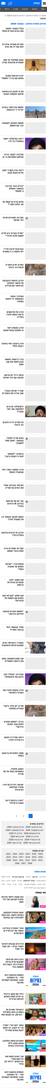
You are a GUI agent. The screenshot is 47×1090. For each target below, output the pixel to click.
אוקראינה (42, 877)
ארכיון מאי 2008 (17, 836)
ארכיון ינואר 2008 (14, 843)
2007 (23, 863)
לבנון (3, 881)
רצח (35, 888)
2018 (27, 857)
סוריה (15, 884)
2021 (8, 854)
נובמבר (43, 19)
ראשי (43, 9)
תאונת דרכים (28, 888)
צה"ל (9, 884)
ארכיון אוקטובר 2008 (34, 830)
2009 (8, 860)
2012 (27, 860)
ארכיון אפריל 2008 (32, 840)
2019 (34, 857)
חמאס (14, 881)
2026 (40, 854)
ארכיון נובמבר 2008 (15, 827)
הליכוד (19, 881)
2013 (34, 860)
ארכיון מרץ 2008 (16, 840)
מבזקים (25, 9)
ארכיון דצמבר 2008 (34, 827)
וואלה (36, 3)
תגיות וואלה (40, 872)
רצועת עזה (41, 888)
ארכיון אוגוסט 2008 (32, 833)
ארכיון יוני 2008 (32, 836)
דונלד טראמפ (29, 881)
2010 (15, 860)
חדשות (34, 9)
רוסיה (3, 884)
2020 (40, 857)
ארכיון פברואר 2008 (31, 843)
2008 (30, 863)
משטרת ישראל (30, 884)
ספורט (15, 9)
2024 (27, 854)
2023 (21, 854)
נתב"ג (20, 884)
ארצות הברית (18, 877)
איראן (34, 877)
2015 (8, 857)
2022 (15, 854)
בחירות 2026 (6, 877)
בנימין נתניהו (40, 881)
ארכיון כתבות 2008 (15, 16)
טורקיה (8, 881)
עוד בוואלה (40, 893)
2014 (40, 860)
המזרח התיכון (32, 16)
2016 (15, 857)
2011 (21, 860)
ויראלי (7, 9)
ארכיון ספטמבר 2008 (15, 830)
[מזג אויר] (10, 3)
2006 (17, 863)
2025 (34, 854)
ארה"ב (28, 877)
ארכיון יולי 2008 (15, 833)
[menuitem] (34, 9)
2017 (21, 857)
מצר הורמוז (41, 884)
